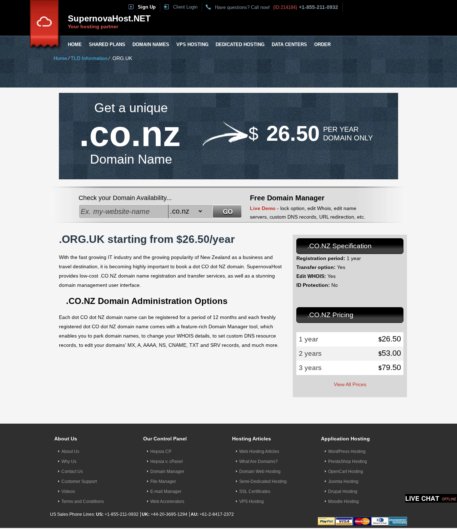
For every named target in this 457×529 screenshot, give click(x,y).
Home (75, 44)
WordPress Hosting (347, 451)
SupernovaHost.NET (109, 18)
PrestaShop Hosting (347, 461)
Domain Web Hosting (260, 471)
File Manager (163, 481)
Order (322, 44)
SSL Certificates (254, 491)
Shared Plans (107, 44)
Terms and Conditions (82, 501)
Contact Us (72, 471)
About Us (70, 451)
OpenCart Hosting (345, 471)
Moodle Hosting (343, 501)
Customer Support (79, 481)
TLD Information (89, 58)
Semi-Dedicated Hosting (263, 481)
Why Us (68, 461)
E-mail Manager (165, 491)
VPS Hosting (192, 44)
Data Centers (289, 44)
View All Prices (350, 384)
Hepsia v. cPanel (166, 461)
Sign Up (147, 7)
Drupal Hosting (342, 491)
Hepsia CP (160, 451)
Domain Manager (167, 471)
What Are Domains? (258, 461)
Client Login (185, 7)
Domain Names (150, 44)
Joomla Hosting (343, 481)
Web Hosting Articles (259, 451)
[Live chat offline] (431, 498)
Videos (68, 491)
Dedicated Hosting (240, 44)
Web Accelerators (167, 501)
